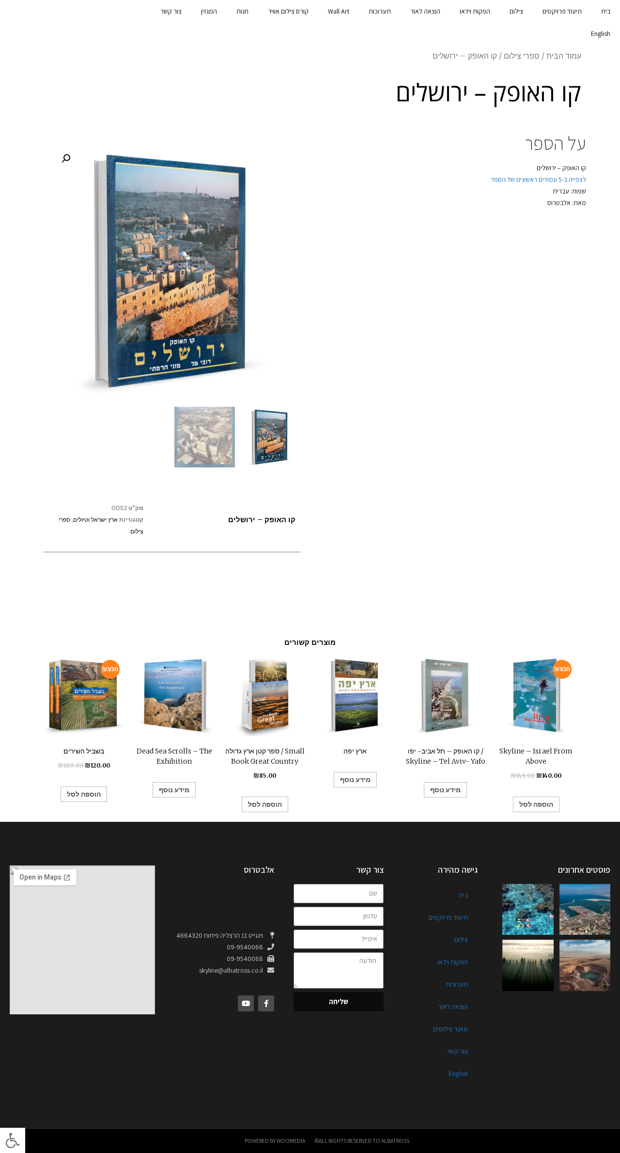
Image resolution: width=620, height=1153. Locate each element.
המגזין (209, 11)
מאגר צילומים (450, 1029)
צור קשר (171, 11)
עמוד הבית (563, 56)
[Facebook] (266, 1003)
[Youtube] (246, 1003)
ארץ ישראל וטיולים (95, 519)
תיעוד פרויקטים (562, 11)
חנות (242, 11)
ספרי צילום (522, 56)
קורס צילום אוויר (288, 11)
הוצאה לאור (425, 11)
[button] (12, 1140)
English (600, 33)
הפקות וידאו (475, 11)
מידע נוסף (174, 789)
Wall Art (338, 11)
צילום (516, 11)
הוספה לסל (84, 794)
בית (605, 11)
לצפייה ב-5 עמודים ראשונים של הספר (537, 179)
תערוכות (380, 11)
